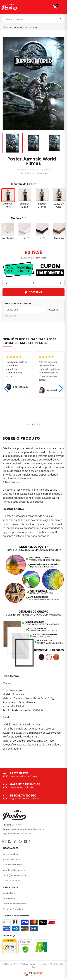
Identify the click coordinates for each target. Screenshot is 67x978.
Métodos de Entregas (12, 864)
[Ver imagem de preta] (34, 143)
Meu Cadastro (9, 893)
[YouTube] (25, 841)
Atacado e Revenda (11, 859)
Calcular (54, 309)
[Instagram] (4, 841)
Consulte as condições (21, 787)
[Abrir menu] (62, 7)
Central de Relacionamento (15, 903)
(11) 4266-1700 (14, 824)
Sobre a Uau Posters (11, 854)
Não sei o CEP (10, 315)
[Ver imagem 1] (12, 143)
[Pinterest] (20, 841)
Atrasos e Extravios (11, 880)
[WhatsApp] (30, 841)
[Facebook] (9, 841)
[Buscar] (61, 19)
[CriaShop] (33, 974)
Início (5, 27)
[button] (27, 424)
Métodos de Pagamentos (14, 870)
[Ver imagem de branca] (54, 143)
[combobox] (33, 19)
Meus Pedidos (9, 898)
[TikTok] (15, 841)
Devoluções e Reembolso (14, 875)
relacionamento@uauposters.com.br (27, 829)
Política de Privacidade (12, 909)
